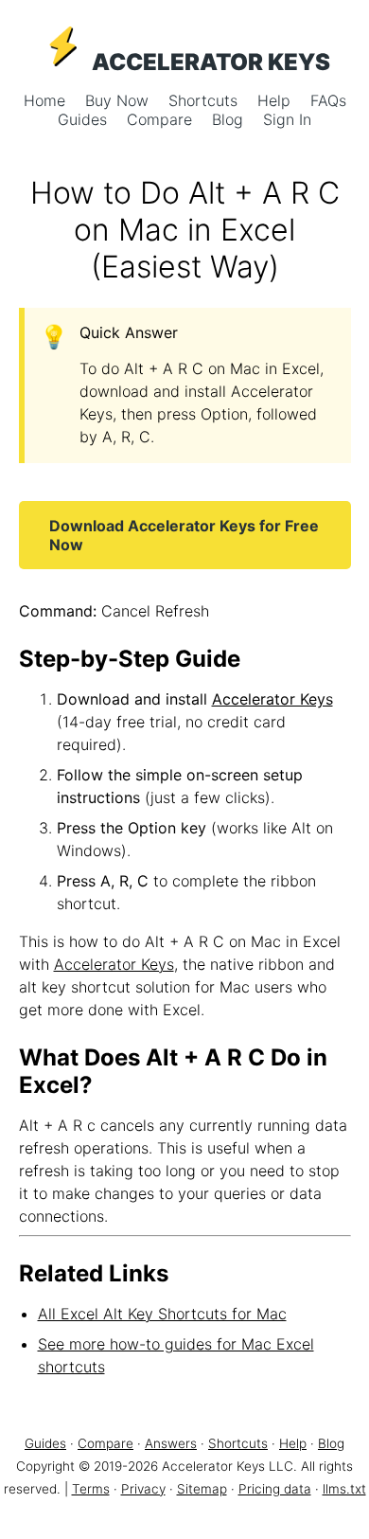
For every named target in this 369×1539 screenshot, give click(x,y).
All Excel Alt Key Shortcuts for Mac (162, 1313)
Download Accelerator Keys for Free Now (184, 535)
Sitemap (202, 1488)
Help (276, 100)
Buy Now (119, 100)
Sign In (287, 119)
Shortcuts (205, 100)
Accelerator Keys (272, 698)
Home (47, 100)
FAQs (328, 100)
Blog (230, 119)
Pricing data (274, 1488)
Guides (85, 119)
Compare (162, 119)
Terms (91, 1488)
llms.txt (344, 1488)
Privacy (143, 1488)
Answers (171, 1443)
